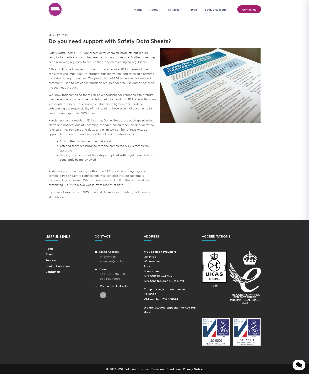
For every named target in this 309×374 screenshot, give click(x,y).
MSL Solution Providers (133, 369)
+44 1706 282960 (112, 274)
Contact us (249, 9)
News (193, 9)
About (153, 9)
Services (173, 9)
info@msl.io (108, 256)
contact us (55, 196)
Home (138, 9)
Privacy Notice (193, 369)
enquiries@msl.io (111, 261)
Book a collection (216, 9)
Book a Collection (57, 266)
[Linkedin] (104, 293)
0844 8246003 (110, 278)
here (144, 192)
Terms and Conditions (166, 369)
